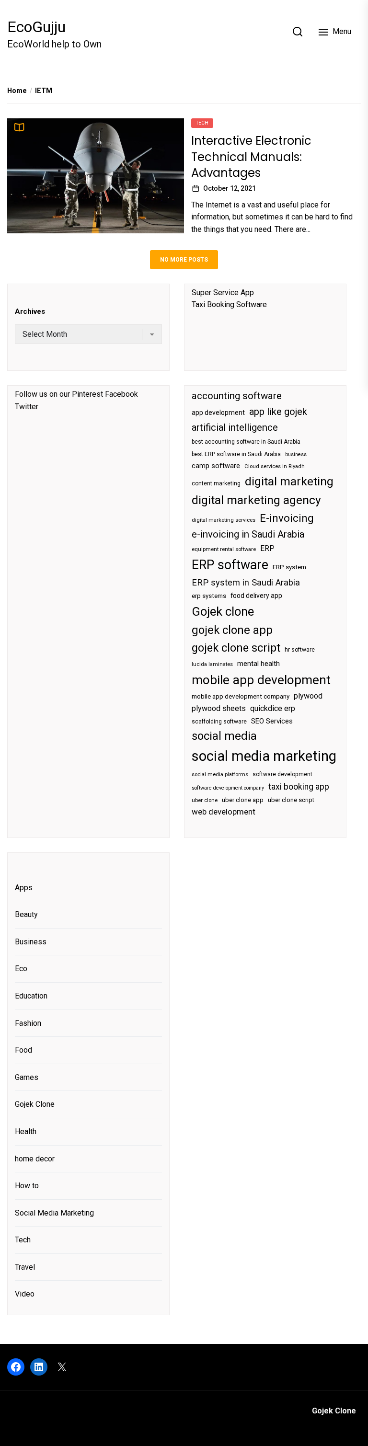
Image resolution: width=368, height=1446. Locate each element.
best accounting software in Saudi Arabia (246, 441)
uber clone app (243, 799)
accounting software (237, 396)
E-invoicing (287, 518)
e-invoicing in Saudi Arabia (248, 534)
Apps (24, 887)
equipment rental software (224, 549)
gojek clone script (236, 647)
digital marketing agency (256, 500)
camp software (216, 466)
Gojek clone (223, 611)
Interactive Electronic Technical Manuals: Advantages (251, 157)
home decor (35, 1158)
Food (23, 1050)
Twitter (26, 406)
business (296, 454)
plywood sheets (219, 708)
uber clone (205, 800)
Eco (21, 968)
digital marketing (289, 481)
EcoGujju (36, 27)
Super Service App (223, 292)
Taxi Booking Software (229, 304)
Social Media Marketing (54, 1212)
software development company (228, 788)
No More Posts (184, 259)
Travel (25, 1267)
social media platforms (220, 774)
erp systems (209, 595)
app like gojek (278, 411)
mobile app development (261, 680)
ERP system (289, 567)
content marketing (216, 483)
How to (27, 1185)
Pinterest (87, 394)
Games (26, 1077)
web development (223, 811)
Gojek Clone (35, 1104)
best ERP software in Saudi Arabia (236, 454)
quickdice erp (272, 708)
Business (30, 941)
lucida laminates (212, 664)
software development (282, 774)
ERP (267, 548)
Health (25, 1131)
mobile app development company (240, 696)
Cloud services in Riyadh (274, 466)
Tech (202, 123)
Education (31, 995)
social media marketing (264, 756)
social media (224, 736)
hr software (300, 649)
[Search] (298, 31)
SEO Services (272, 721)
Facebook (121, 394)
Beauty (26, 914)
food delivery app (256, 595)
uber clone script (291, 799)
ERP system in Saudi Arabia (246, 582)
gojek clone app (232, 630)
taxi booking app (298, 787)
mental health (258, 663)
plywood (308, 695)
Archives (30, 311)
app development (218, 412)
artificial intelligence (235, 427)
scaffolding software (219, 721)
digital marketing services (223, 520)
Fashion (28, 1023)
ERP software (230, 565)
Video (24, 1293)
